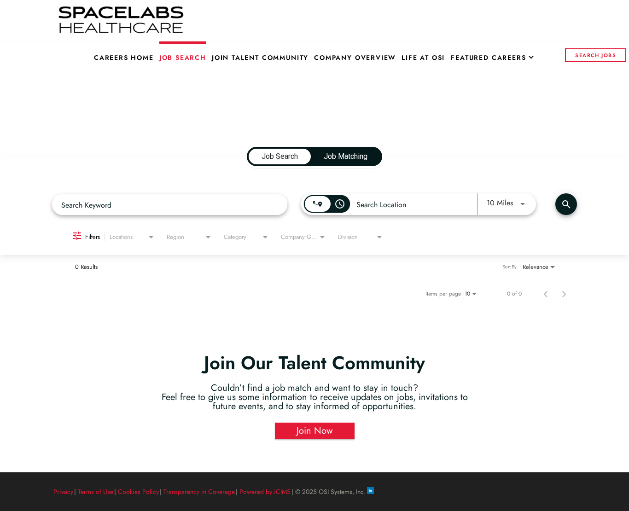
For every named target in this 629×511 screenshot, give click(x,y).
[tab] (279, 156)
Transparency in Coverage (199, 491)
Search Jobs (595, 55)
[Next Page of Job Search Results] (564, 294)
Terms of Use (95, 491)
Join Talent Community (260, 57)
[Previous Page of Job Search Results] (545, 294)
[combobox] (169, 204)
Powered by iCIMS (265, 491)
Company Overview (355, 57)
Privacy (63, 491)
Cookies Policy (138, 491)
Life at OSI (423, 57)
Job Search (182, 57)
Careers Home (124, 57)
